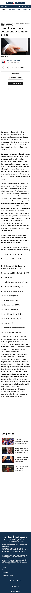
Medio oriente (11, 9)
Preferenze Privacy (15, 591)
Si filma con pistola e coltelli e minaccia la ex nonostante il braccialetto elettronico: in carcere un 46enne (22, 460)
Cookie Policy (15, 589)
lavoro (4, 89)
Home (2, 23)
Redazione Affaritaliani (13, 60)
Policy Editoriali (6, 570)
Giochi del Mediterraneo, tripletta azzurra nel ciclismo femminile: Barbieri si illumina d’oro (21, 442)
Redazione (5, 572)
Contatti (4, 567)
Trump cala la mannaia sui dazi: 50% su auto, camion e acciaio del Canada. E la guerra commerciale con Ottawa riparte (22, 451)
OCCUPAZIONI (13, 89)
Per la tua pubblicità (7, 575)
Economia (9, 23)
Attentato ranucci (22, 9)
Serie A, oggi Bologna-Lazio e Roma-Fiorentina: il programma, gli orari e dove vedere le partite (21, 469)
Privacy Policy (15, 586)
